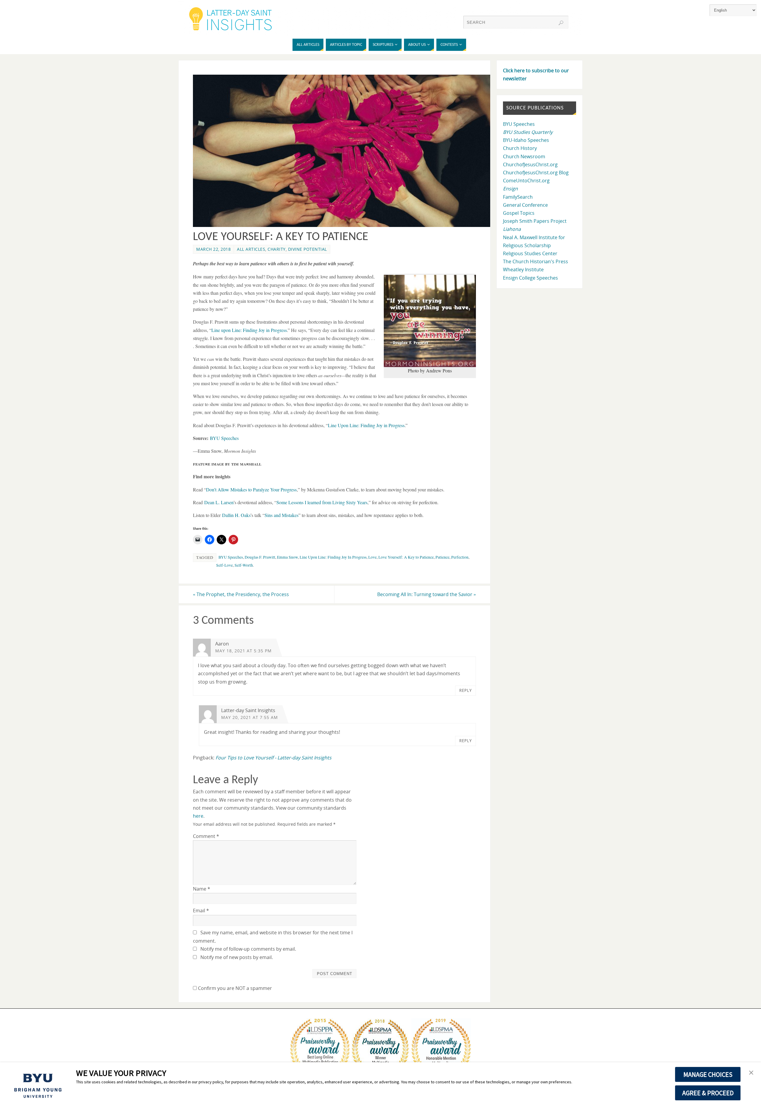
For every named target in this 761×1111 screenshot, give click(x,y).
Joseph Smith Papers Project (535, 221)
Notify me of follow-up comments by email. (248, 949)
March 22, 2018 (213, 249)
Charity (277, 249)
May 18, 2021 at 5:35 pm (243, 651)
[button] (751, 1073)
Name (201, 889)
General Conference (525, 205)
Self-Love (224, 565)
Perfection (459, 557)
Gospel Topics (518, 213)
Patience (442, 557)
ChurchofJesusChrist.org (530, 164)
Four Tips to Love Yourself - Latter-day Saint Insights (273, 757)
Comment (206, 836)
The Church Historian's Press (535, 261)
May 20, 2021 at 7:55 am (249, 717)
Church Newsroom (524, 156)
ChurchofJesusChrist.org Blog (536, 172)
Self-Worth (244, 565)
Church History (520, 148)
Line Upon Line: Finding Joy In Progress (333, 557)
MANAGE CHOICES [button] (707, 1074)
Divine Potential (307, 249)
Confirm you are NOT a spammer (234, 988)
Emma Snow (287, 557)
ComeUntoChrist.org (526, 180)
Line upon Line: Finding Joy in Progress (249, 330)
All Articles (251, 249)
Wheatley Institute (523, 269)
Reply (465, 690)
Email (201, 910)
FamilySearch (518, 197)
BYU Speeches (230, 557)
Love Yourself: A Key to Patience (406, 557)
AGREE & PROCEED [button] (708, 1093)
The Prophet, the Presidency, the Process (241, 594)
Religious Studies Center (530, 253)
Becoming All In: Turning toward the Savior (426, 594)
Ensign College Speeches (530, 278)
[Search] (561, 23)
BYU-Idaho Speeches (526, 140)
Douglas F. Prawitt (260, 557)
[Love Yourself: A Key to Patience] (345, 225)
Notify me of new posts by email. (236, 957)
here (198, 816)
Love (372, 557)
